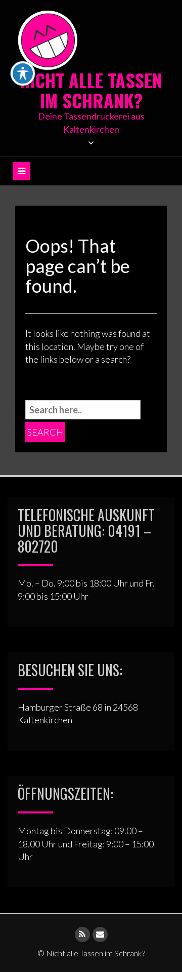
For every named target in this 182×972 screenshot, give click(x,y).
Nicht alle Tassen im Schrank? (91, 89)
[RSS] (82, 934)
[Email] (100, 934)
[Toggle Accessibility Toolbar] (23, 73)
